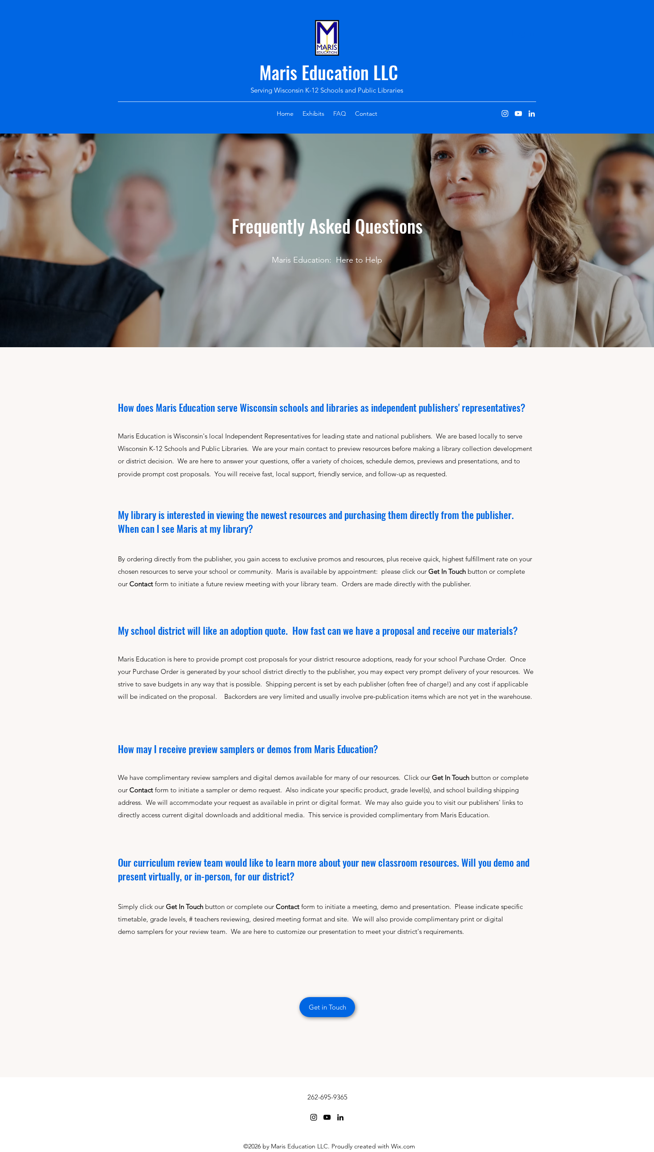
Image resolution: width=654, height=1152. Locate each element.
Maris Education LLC (328, 72)
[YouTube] (518, 113)
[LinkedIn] (531, 113)
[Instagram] (505, 113)
